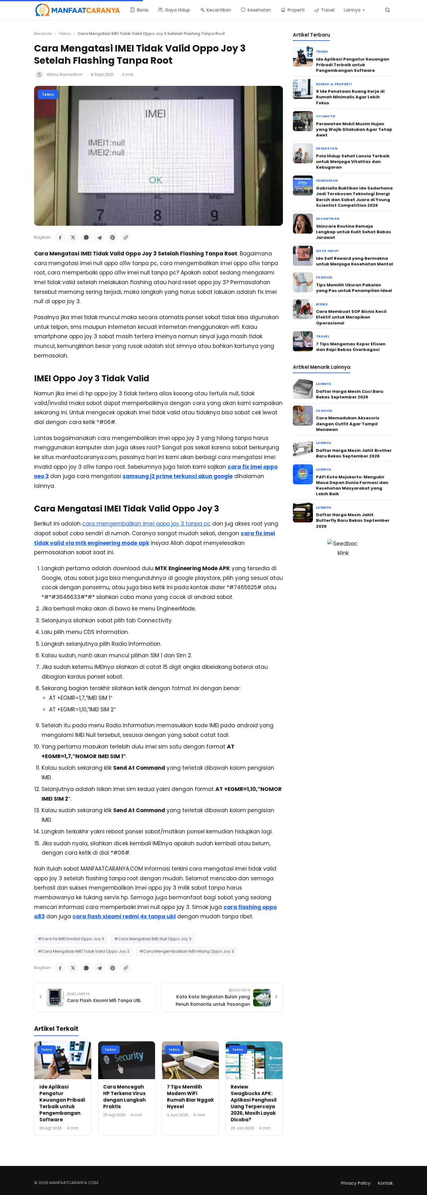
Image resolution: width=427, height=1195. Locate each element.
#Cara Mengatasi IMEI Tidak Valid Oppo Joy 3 (83, 951)
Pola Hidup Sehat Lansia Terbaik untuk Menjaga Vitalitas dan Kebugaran (352, 161)
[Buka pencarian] (387, 9)
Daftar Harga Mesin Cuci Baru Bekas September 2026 (349, 394)
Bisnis (322, 304)
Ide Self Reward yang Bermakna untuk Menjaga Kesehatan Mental (354, 261)
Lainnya (323, 384)
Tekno (64, 34)
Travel (322, 336)
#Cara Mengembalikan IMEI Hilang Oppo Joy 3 (186, 951)
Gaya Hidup (327, 251)
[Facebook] (60, 237)
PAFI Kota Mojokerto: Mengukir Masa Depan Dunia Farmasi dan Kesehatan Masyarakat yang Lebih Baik (352, 485)
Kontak (385, 1183)
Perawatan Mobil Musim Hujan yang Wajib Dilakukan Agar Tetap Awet (354, 129)
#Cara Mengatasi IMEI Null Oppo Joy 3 (152, 938)
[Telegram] (99, 237)
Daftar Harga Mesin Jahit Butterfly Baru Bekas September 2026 (352, 520)
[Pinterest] (112, 237)
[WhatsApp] (86, 237)
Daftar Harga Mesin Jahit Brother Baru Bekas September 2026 (354, 453)
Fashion (324, 277)
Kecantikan (327, 218)
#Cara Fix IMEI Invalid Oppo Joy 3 (71, 938)
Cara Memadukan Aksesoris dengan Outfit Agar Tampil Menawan (347, 423)
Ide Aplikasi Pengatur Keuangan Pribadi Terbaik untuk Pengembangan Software (62, 1103)
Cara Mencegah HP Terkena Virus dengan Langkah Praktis (124, 1097)
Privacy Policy (355, 1183)
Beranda (43, 34)
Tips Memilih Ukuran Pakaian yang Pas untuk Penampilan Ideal (354, 288)
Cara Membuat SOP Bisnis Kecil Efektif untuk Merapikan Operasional (351, 317)
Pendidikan (327, 180)
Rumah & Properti (334, 84)
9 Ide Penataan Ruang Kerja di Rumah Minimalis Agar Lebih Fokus (350, 97)
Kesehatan (326, 148)
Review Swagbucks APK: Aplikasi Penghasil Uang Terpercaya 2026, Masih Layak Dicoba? (254, 1103)
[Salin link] (125, 237)
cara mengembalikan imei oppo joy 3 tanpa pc (146, 523)
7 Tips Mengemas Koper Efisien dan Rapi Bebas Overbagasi (350, 347)
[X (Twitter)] (73, 237)
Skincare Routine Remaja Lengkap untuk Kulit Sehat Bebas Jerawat (353, 231)
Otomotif (326, 116)
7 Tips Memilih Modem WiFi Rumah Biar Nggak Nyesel (190, 1097)
